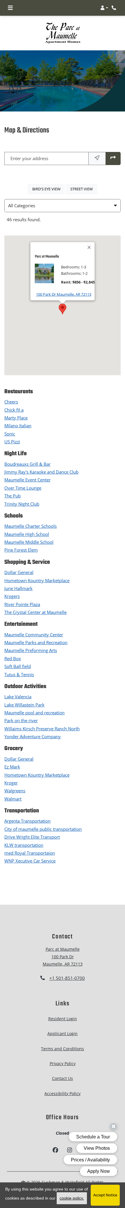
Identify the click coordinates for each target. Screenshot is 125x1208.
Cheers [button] (11, 402)
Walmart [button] (13, 799)
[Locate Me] (97, 158)
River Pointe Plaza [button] (22, 604)
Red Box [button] (12, 658)
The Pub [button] (12, 496)
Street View (83, 189)
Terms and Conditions (62, 1048)
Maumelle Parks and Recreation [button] (35, 642)
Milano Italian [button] (17, 425)
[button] (104, 7)
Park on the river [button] (21, 720)
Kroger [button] (11, 783)
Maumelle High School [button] (26, 534)
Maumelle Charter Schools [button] (30, 526)
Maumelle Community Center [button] (33, 634)
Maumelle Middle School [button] (28, 542)
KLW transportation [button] (23, 845)
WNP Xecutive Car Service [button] (30, 861)
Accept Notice (105, 1195)
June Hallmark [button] (18, 588)
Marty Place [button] (16, 418)
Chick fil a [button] (14, 410)
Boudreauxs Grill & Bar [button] (27, 464)
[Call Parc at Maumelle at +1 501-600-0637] (114, 7)
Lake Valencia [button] (17, 696)
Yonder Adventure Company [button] (32, 736)
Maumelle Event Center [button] (27, 480)
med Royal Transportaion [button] (29, 853)
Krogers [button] (12, 596)
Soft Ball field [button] (17, 666)
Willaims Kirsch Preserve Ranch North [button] (42, 728)
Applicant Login (62, 1033)
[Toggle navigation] (10, 7)
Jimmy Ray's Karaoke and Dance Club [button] (41, 472)
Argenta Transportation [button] (27, 821)
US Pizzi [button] (12, 441)
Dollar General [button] (18, 572)
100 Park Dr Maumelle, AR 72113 (63, 294)
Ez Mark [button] (12, 767)
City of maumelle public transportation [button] (43, 829)
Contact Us (62, 1078)
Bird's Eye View (48, 189)
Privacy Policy (63, 1063)
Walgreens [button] (14, 790)
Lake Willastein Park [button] (24, 705)
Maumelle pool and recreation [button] (34, 712)
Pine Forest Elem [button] (21, 550)
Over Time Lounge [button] (22, 488)
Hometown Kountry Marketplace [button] (36, 580)
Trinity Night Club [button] (21, 504)
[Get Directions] (113, 158)
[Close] (89, 247)
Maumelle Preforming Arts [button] (30, 650)
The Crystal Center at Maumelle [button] (35, 612)
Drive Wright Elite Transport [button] (32, 837)
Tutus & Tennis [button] (19, 674)
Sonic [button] (9, 434)
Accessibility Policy (62, 1093)
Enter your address (29, 158)
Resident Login (62, 1018)
